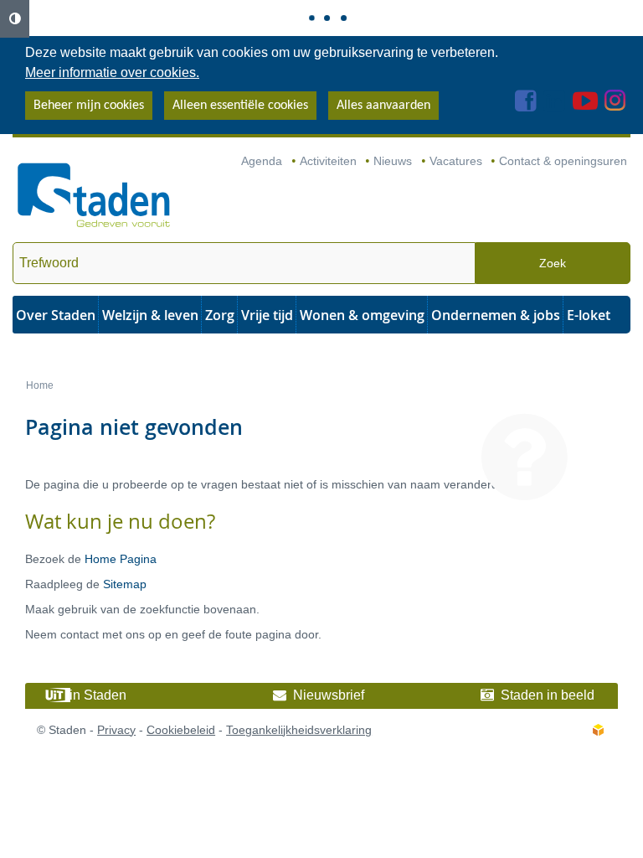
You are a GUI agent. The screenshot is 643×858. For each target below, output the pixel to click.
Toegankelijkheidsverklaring (299, 730)
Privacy (116, 730)
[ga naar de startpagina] (95, 196)
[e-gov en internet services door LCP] (597, 730)
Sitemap (125, 584)
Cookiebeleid (181, 730)
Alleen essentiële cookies (240, 105)
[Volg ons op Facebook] (526, 105)
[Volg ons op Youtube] (585, 105)
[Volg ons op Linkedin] (554, 105)
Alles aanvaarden (383, 105)
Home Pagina (121, 559)
